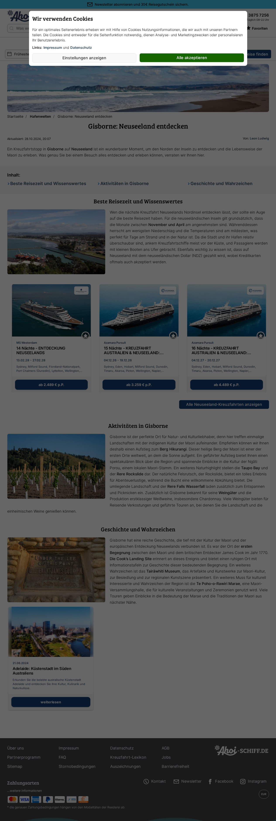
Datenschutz (81, 47)
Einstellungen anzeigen (84, 58)
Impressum (52, 47)
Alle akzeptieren (192, 57)
